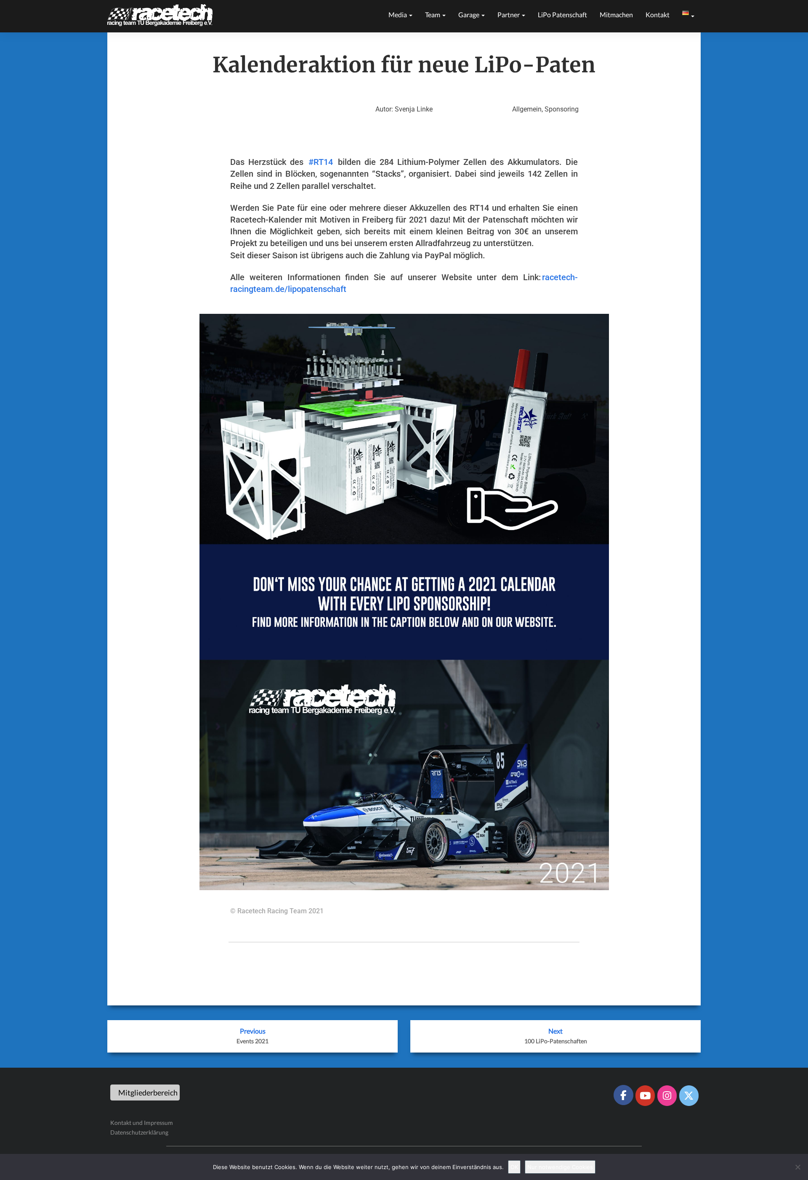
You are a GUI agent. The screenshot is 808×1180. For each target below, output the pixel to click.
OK (514, 1167)
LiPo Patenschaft (562, 15)
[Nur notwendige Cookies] (797, 1167)
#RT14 (320, 162)
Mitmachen (616, 15)
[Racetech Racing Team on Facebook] (623, 1095)
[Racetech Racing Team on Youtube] (645, 1095)
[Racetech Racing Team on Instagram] (667, 1095)
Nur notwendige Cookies (560, 1167)
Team (433, 15)
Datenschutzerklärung (139, 1132)
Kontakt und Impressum (141, 1122)
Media (398, 15)
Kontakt (658, 15)
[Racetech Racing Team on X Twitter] (689, 1095)
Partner (509, 15)
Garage (469, 15)
